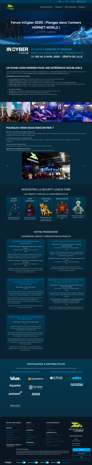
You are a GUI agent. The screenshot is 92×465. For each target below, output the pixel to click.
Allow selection (81, 453)
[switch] (36, 462)
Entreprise (82, 7)
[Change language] (61, 1)
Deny (81, 457)
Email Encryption (10, 435)
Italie (47, 427)
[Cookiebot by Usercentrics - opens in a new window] (8, 462)
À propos (28, 432)
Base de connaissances (51, 439)
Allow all (81, 449)
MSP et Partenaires (70, 7)
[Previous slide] (7, 166)
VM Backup (28, 427)
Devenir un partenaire (31, 437)
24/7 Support (73, 1)
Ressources (58, 7)
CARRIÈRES (29, 439)
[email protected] (76, 445)
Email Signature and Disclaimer (13, 437)
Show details (65, 462)
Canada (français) (50, 429)
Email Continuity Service (11, 439)
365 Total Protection (11, 425)
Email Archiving (9, 432)
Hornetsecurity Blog (31, 444)
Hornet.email (9, 442)
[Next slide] (84, 166)
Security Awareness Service (12, 430)
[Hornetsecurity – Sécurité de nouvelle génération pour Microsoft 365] (10, 7)
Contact (67, 1)
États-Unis (48, 425)
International (29, 435)
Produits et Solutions (46, 7)
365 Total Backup (30, 425)
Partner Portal (82, 1)
